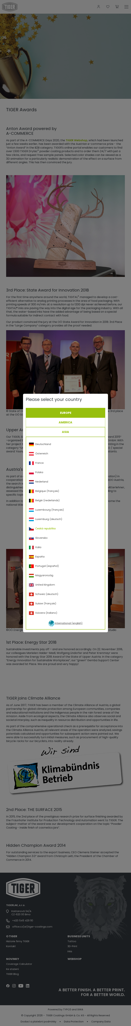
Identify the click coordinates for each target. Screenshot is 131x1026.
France (39, 463)
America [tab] (65, 422)
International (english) (69, 623)
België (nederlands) (47, 500)
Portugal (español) (47, 566)
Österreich (41, 453)
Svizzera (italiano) (46, 613)
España (40, 556)
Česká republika (45, 528)
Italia (38, 547)
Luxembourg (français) (49, 509)
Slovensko (41, 538)
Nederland (41, 481)
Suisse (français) (45, 603)
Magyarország (44, 575)
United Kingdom (45, 584)
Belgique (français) (47, 491)
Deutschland (43, 444)
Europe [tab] (65, 413)
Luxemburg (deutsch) (48, 519)
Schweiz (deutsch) (46, 594)
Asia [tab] (65, 432)
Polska (39, 472)
